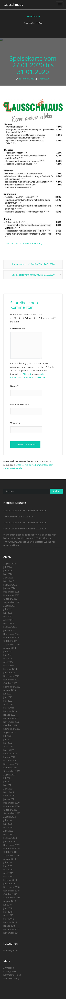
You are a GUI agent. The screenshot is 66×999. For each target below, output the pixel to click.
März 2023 (8, 707)
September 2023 (11, 686)
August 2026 (9, 563)
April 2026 (8, 577)
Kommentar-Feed (12, 974)
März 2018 (8, 918)
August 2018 (9, 901)
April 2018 (8, 915)
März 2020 (8, 834)
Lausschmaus (13, 5)
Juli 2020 (7, 820)
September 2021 (11, 771)
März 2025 (8, 623)
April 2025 (8, 619)
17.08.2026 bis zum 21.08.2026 (18, 516)
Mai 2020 (7, 827)
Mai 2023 (7, 700)
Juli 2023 (7, 693)
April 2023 (8, 704)
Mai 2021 (7, 785)
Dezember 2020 (11, 802)
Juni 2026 (7, 570)
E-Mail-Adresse (19, 404)
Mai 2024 (7, 658)
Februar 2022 (10, 753)
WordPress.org (11, 978)
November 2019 (11, 848)
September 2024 (11, 644)
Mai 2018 (7, 911)
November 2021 (11, 763)
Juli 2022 (7, 735)
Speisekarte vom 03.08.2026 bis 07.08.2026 (24, 528)
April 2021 (8, 788)
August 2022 (9, 732)
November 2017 (11, 932)
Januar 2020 (9, 841)
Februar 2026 (10, 584)
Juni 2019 (7, 865)
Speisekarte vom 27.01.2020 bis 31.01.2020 (33, 65)
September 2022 (11, 728)
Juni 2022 (7, 739)
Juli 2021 (7, 778)
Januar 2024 (9, 672)
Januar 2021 (9, 799)
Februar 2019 (10, 879)
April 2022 (8, 746)
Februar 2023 (10, 711)
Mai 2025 (7, 616)
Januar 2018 (9, 925)
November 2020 (11, 806)
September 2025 (11, 602)
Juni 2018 (7, 908)
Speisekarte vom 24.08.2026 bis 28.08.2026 (24, 510)
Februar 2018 (10, 922)
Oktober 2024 (10, 640)
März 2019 (8, 876)
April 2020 (8, 830)
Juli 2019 (7, 862)
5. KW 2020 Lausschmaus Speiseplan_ (22, 243)
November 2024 (11, 637)
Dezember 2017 (11, 929)
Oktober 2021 (10, 767)
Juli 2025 (7, 609)
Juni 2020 (7, 823)
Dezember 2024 (11, 633)
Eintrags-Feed (10, 971)
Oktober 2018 (10, 894)
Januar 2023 (9, 714)
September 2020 (11, 813)
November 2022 (11, 721)
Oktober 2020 (10, 809)
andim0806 (43, 78)
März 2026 (8, 581)
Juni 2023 (7, 697)
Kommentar (17, 328)
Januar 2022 (9, 757)
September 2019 (11, 855)
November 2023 (11, 679)
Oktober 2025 (10, 598)
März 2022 (8, 749)
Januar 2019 (9, 883)
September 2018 (11, 897)
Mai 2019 (7, 869)
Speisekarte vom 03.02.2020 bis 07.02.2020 (33, 274)
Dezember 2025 (11, 591)
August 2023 (9, 690)
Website (15, 422)
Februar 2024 (10, 669)
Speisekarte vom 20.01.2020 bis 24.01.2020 (33, 264)
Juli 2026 (7, 567)
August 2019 (9, 859)
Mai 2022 (7, 742)
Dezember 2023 (11, 676)
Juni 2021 (7, 781)
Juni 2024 (7, 654)
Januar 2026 (9, 588)
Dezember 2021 (11, 760)
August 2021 (9, 774)
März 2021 (8, 792)
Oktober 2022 (10, 725)
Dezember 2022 (11, 718)
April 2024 (8, 662)
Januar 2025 (9, 630)
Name (14, 386)
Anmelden (8, 967)
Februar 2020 (10, 837)
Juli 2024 (7, 651)
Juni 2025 (7, 612)
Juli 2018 (7, 904)
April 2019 (8, 873)
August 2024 (9, 647)
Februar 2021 (10, 795)
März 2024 (8, 665)
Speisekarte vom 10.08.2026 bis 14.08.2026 (24, 522)
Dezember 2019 (11, 844)
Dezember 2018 (11, 887)
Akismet (27, 374)
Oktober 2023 (10, 683)
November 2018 (11, 890)
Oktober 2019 (10, 851)
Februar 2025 (10, 626)
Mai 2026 (7, 574)
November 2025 (11, 595)
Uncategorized (10, 950)
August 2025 (9, 605)
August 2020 (9, 816)
